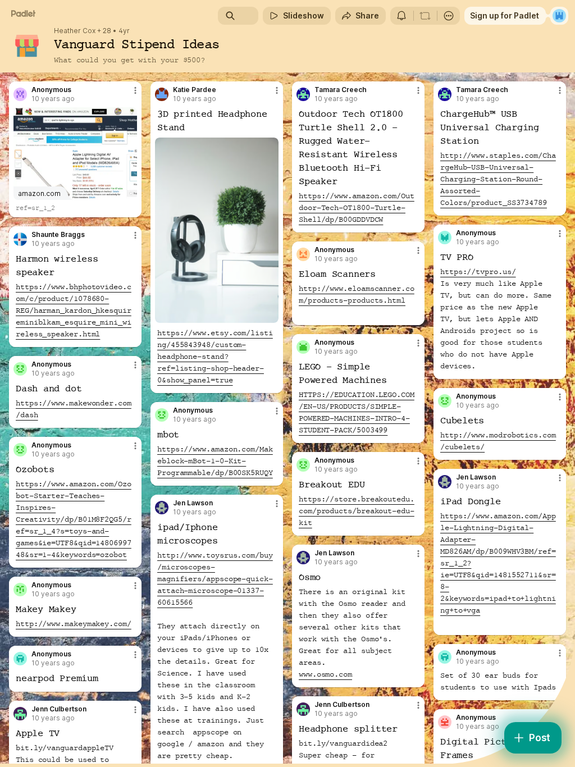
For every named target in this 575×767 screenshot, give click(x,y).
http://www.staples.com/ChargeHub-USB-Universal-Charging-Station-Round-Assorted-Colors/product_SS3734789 (498, 179)
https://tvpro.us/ (478, 272)
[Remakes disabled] (425, 16)
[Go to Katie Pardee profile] (161, 94)
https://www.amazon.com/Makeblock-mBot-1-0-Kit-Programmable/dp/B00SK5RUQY (215, 461)
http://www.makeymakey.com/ (73, 624)
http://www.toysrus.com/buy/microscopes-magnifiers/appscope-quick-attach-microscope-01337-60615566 (215, 578)
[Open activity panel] (401, 16)
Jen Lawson (476, 477)
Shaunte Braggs (58, 235)
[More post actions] (128, 95)
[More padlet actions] (448, 16)
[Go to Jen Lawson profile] (444, 481)
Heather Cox (74, 31)
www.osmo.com (325, 674)
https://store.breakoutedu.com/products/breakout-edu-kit (356, 511)
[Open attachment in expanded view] (217, 230)
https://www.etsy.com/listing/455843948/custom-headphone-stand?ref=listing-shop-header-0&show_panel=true (215, 356)
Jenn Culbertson (341, 705)
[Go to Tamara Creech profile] (303, 94)
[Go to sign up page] (559, 16)
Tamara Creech (340, 90)
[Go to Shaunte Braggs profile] (20, 239)
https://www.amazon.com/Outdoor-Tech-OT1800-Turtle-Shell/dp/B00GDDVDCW (356, 207)
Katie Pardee (194, 90)
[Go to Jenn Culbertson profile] (303, 709)
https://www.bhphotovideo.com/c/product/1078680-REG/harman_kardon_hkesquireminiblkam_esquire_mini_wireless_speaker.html (73, 310)
